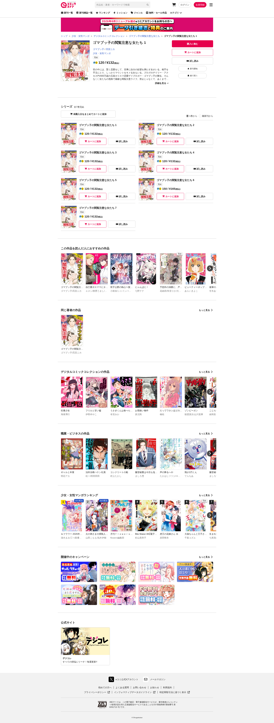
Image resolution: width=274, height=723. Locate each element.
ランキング (104, 12)
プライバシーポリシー (97, 692)
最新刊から (207, 116)
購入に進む (192, 44)
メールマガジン (158, 679)
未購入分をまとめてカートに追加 (90, 114)
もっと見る (204, 310)
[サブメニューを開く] (211, 5)
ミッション (121, 12)
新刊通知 (194, 69)
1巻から (193, 116)
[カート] (174, 5)
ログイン (184, 4)
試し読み (194, 61)
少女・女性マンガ (102, 53)
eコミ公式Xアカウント (124, 680)
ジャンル (138, 12)
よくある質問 (122, 687)
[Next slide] (210, 268)
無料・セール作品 (158, 12)
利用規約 (167, 687)
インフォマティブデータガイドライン (133, 692)
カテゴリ (174, 12)
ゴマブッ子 (98, 49)
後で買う (194, 76)
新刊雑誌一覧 (86, 12)
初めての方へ (105, 687)
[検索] (147, 5)
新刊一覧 (68, 12)
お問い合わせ (139, 687)
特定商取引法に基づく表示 (175, 692)
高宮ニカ (110, 49)
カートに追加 (194, 52)
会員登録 (200, 4)
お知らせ (154, 687)
